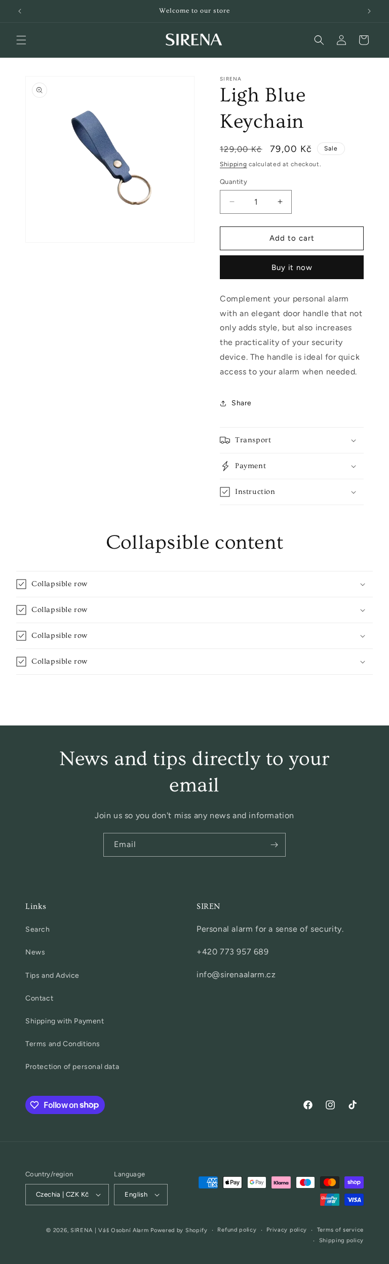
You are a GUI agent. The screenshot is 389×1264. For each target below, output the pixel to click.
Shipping (233, 164)
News (35, 952)
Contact (39, 998)
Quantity (233, 181)
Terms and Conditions (62, 1044)
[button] (21, 40)
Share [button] (241, 403)
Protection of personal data (72, 1066)
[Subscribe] (274, 845)
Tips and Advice (52, 975)
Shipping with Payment (64, 1021)
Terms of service (340, 1230)
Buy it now (292, 267)
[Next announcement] (369, 11)
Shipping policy (341, 1240)
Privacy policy (286, 1230)
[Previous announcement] (20, 11)
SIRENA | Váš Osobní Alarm (109, 1230)
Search (37, 929)
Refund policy (236, 1230)
